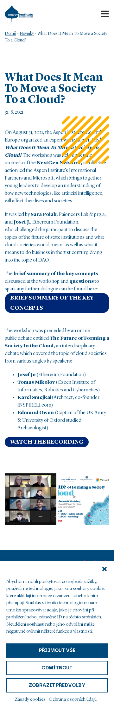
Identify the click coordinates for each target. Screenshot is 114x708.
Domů (10, 33)
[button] (104, 569)
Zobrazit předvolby (57, 685)
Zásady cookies (30, 699)
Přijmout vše (57, 650)
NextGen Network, (59, 163)
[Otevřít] (104, 13)
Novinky (27, 33)
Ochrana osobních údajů (73, 699)
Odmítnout (57, 668)
